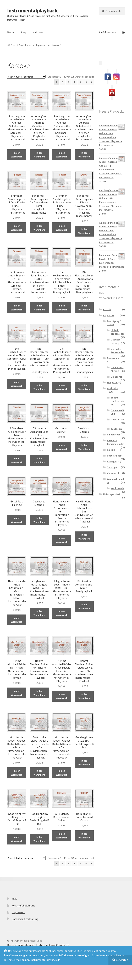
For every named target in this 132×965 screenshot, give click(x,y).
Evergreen (112, 382)
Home (10, 32)
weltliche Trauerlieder (117, 350)
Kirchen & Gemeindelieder (115, 442)
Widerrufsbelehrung (23, 905)
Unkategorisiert (111, 494)
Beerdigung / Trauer (114, 323)
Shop (23, 32)
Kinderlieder (113, 434)
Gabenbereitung (115, 341)
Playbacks (108, 315)
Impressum (18, 912)
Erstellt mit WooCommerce (52, 945)
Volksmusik (113, 473)
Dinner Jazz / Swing (117, 369)
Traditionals (117, 488)
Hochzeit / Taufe (112, 390)
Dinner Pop (117, 376)
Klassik (107, 309)
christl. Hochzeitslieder (117, 401)
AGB (14, 899)
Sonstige (112, 467)
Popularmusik (114, 455)
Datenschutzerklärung (25, 919)
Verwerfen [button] (122, 960)
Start (13, 45)
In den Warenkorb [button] (17, 154)
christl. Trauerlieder (117, 332)
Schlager (112, 461)
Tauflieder (116, 428)
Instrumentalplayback (32, 10)
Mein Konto (39, 32)
